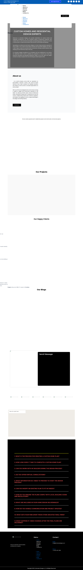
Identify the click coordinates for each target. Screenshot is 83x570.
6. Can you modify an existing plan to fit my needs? (34, 488)
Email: (54, 541)
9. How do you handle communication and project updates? (38, 508)
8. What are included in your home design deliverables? (36, 502)
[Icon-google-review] (69, 1)
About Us (25, 7)
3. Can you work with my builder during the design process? (38, 468)
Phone (54, 549)
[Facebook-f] (71, 1)
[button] (39, 16)
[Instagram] (76, 1)
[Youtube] (79, 1)
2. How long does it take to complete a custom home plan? (37, 462)
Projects (25, 10)
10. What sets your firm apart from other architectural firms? (39, 515)
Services (25, 8)
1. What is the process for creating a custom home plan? (36, 456)
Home (24, 5)
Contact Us (26, 13)
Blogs (24, 11)
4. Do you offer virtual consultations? (29, 474)
